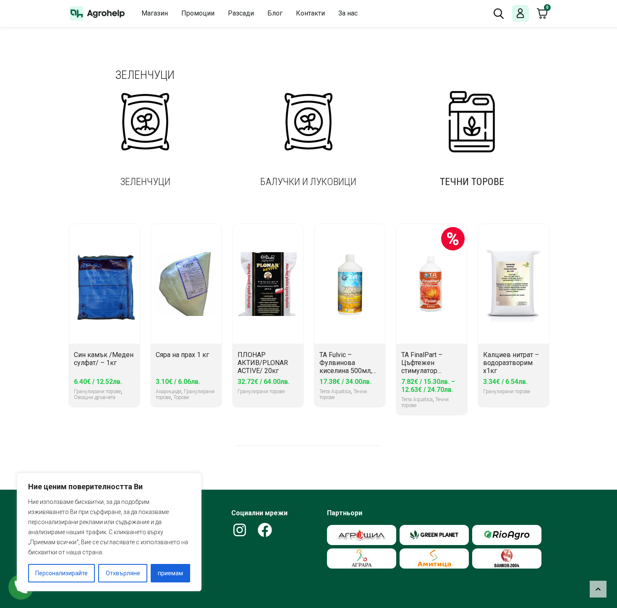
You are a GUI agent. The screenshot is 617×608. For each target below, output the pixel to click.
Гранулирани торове (97, 391)
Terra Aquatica (335, 391)
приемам (170, 573)
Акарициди (168, 391)
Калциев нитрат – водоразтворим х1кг (511, 362)
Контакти (310, 13)
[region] (109, 532)
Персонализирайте (61, 573)
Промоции (197, 13)
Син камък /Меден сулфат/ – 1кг (103, 359)
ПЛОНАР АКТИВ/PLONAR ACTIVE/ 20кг (263, 362)
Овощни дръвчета (94, 397)
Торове (181, 397)
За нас (348, 13)
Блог (274, 13)
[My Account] (520, 13)
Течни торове (472, 182)
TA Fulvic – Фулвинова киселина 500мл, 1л (345, 363)
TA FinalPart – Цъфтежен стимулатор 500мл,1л (421, 363)
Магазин (154, 13)
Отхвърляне (123, 573)
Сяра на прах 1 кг (182, 355)
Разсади (241, 13)
